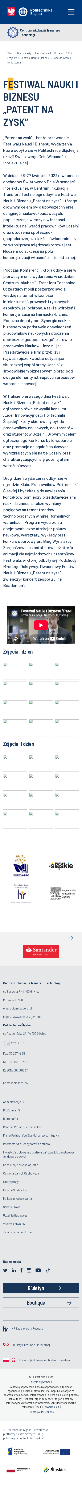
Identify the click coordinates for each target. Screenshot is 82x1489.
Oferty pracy (11, 1182)
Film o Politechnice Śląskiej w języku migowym (32, 1135)
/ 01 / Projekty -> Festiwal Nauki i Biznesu (39, 53)
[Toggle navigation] (71, 12)
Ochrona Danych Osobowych (21, 1173)
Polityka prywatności (41, 1381)
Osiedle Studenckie (15, 1190)
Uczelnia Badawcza (15, 1215)
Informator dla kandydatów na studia (26, 1144)
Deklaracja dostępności (41, 1412)
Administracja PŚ (14, 1102)
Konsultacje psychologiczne (20, 1165)
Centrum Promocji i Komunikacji (23, 1127)
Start (10, 53)
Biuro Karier (10, 1118)
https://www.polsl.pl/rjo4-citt (22, 1017)
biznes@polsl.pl (22, 1008)
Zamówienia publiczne (17, 1232)
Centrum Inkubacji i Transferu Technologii (40, 32)
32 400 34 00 (16, 1000)
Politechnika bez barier (17, 1198)
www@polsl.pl (52, 1406)
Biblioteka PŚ (11, 1110)
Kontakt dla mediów (15, 1083)
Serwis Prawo (12, 1207)
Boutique (36, 1302)
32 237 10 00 (18, 1043)
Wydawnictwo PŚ (14, 1224)
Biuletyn (36, 1288)
